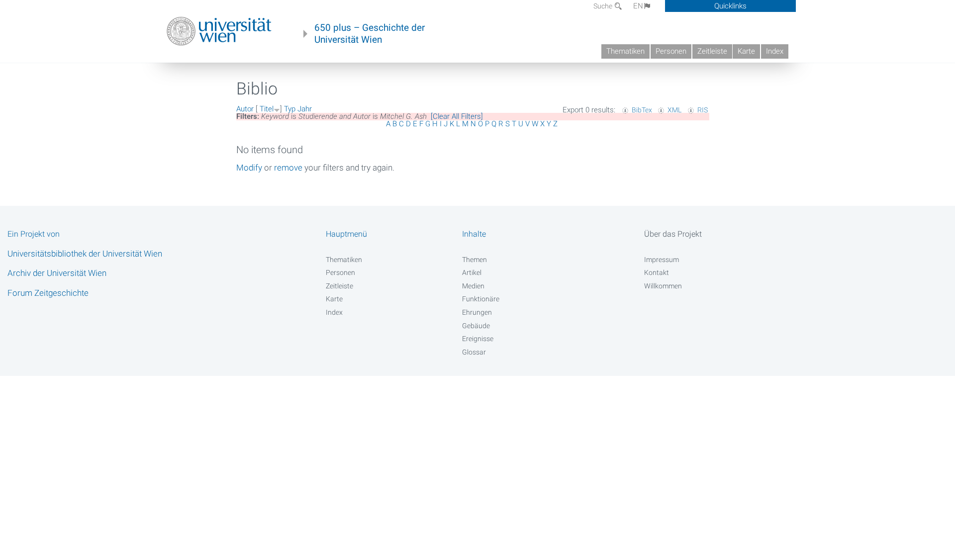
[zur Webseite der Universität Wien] (219, 31)
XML (674, 110)
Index (774, 51)
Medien (473, 286)
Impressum (661, 260)
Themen (474, 260)
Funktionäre (480, 299)
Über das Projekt (673, 234)
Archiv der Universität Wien (56, 273)
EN (638, 5)
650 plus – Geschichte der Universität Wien (369, 33)
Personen (671, 51)
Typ (289, 108)
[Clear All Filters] (457, 116)
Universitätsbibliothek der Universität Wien (84, 254)
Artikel (471, 272)
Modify (249, 168)
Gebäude (476, 326)
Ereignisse (477, 339)
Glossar (474, 352)
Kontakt (656, 272)
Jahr (304, 108)
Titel (267, 108)
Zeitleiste (712, 51)
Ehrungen (477, 312)
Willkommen (663, 286)
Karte (746, 51)
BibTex (642, 110)
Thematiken (625, 51)
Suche (603, 6)
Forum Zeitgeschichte (48, 293)
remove (288, 168)
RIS (702, 110)
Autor (245, 108)
